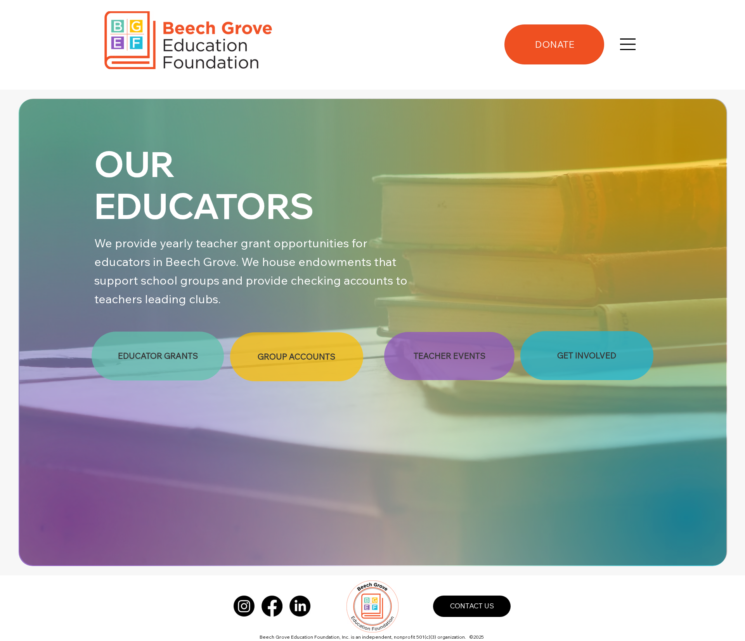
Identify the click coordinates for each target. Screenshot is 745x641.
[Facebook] (272, 606)
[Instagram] (244, 606)
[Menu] (628, 44)
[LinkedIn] (299, 606)
